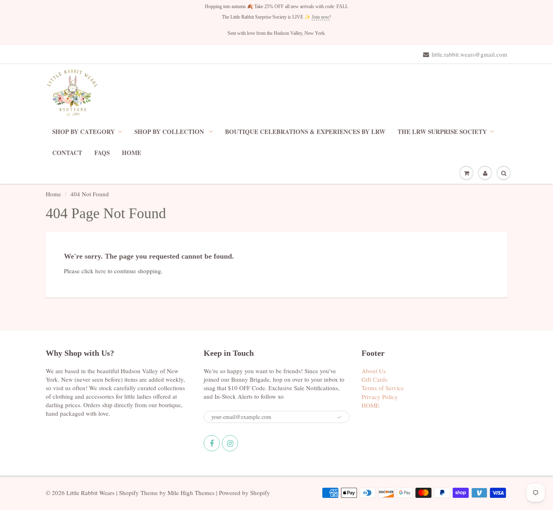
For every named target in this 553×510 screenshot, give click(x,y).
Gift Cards (374, 379)
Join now (321, 17)
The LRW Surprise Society (442, 131)
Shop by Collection (170, 131)
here (100, 271)
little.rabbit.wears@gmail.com (469, 54)
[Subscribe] (339, 417)
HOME (131, 152)
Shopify (129, 493)
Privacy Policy (380, 397)
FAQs (102, 152)
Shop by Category (83, 131)
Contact (67, 152)
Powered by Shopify (244, 493)
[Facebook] (212, 443)
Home (53, 194)
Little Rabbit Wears (90, 493)
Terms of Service (383, 388)
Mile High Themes (191, 493)
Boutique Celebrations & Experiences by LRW (305, 131)
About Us (374, 371)
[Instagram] (230, 443)
